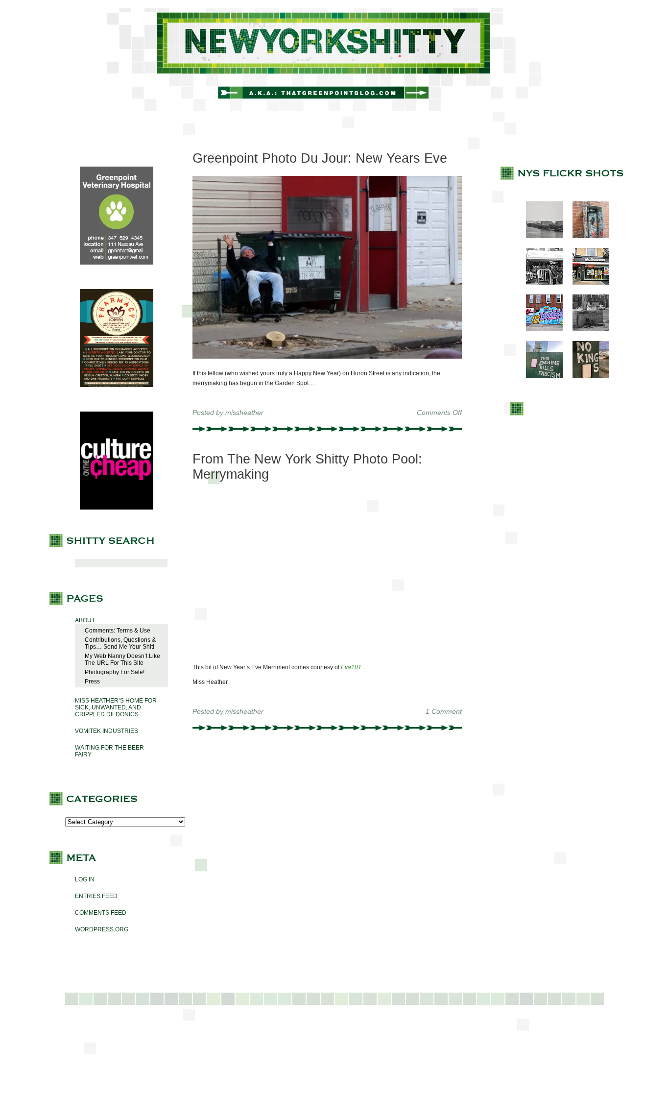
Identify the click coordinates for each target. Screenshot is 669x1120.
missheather (244, 412)
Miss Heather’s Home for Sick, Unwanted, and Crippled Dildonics (116, 707)
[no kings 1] (586, 375)
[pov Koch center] (539, 236)
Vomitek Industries (106, 731)
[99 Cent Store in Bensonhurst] (539, 282)
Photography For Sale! (114, 672)
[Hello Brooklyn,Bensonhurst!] (539, 329)
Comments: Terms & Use (117, 630)
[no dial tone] (586, 236)
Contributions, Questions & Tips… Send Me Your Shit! (120, 643)
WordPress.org (101, 929)
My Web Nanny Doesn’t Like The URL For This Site (122, 659)
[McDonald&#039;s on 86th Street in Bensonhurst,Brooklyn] (586, 282)
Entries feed (96, 896)
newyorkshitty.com (334, 60)
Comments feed (100, 912)
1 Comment (444, 711)
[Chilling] (586, 329)
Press (92, 681)
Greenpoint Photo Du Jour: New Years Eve (319, 158)
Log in (85, 879)
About (85, 620)
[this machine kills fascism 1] (539, 375)
